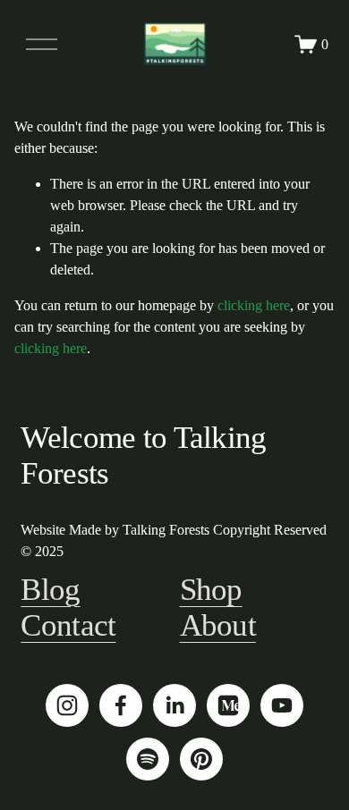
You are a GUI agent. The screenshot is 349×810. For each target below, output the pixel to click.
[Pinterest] (201, 759)
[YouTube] (281, 705)
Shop (211, 589)
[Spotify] (147, 759)
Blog (50, 589)
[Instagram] (67, 705)
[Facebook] (120, 705)
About (218, 625)
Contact (68, 625)
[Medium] (228, 705)
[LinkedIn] (174, 705)
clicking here (253, 305)
